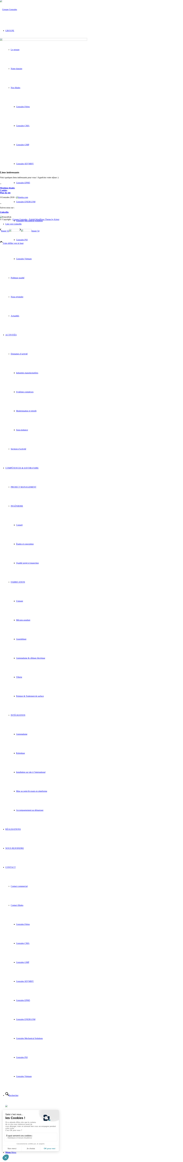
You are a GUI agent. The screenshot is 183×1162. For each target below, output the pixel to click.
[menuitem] (99, 239)
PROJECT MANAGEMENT (23, 487)
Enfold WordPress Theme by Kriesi (44, 219)
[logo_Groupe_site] (8, 9)
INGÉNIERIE (17, 506)
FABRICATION (18, 582)
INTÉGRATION (18, 715)
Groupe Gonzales (19, 219)
